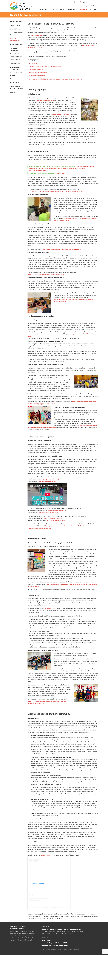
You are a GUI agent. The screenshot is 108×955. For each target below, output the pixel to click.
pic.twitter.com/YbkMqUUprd (38, 170)
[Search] (85, 6)
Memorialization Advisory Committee (16, 87)
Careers (12, 79)
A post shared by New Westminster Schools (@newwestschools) (49, 907)
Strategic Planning (15, 60)
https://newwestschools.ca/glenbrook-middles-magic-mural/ (46, 274)
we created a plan (50, 608)
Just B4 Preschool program (45, 100)
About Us (82, 9)
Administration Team (16, 44)
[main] (62, 469)
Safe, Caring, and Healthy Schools (15, 68)
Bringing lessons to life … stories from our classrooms (45, 66)
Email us (70, 934)
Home (43, 940)
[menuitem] (92, 5)
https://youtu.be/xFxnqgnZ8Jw (56, 520)
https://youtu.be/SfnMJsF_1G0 (48, 513)
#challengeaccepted (82, 166)
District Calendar (15, 29)
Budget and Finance (16, 21)
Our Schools (43, 9)
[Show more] (97, 6)
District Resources (66, 943)
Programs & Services (57, 9)
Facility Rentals (14, 82)
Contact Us (92, 6)
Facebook (77, 2)
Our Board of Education (62, 945)
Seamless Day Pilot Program (61, 114)
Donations (13, 92)
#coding (47, 168)
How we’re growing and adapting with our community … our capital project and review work (56, 79)
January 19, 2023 (60, 173)
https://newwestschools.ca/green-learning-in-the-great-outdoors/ (61, 249)
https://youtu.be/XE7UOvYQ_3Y (51, 479)
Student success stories (36, 69)
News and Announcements (15, 40)
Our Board (92, 9)
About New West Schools (48, 945)
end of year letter (37, 35)
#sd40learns (64, 168)
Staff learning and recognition (38, 72)
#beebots (41, 168)
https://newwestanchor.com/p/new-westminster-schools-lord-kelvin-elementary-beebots (57, 191)
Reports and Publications (14, 49)
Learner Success (15, 63)
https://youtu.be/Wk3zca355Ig (47, 481)
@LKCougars (82, 168)
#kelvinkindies (73, 168)
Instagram (75, 2)
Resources (71, 9)
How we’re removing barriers (36, 75)
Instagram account (45, 855)
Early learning (33, 63)
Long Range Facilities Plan (16, 34)
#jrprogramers (33, 168)
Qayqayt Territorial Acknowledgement (16, 55)
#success (91, 166)
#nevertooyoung (55, 168)
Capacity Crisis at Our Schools (16, 74)
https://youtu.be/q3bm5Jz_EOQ (53, 518)
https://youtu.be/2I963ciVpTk (57, 510)
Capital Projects (15, 25)
